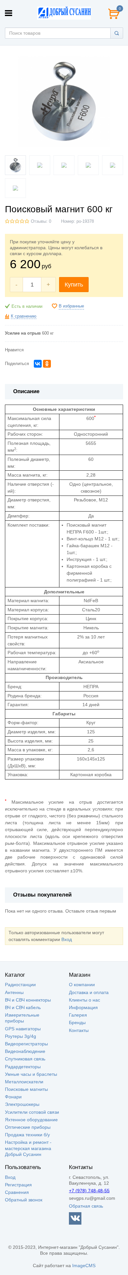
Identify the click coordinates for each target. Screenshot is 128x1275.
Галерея (78, 1015)
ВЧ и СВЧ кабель (23, 1007)
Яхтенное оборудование (31, 1119)
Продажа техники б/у (27, 1134)
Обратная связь (86, 1206)
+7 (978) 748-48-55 (89, 1190)
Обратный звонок (23, 1199)
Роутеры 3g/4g (20, 1036)
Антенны (14, 992)
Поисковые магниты (26, 1089)
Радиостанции (20, 984)
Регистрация (18, 1184)
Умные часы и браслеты (31, 1074)
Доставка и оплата (89, 992)
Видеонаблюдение (25, 1051)
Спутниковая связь (25, 1058)
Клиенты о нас (84, 1000)
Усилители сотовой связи (32, 1112)
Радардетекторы (23, 1066)
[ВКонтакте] (38, 364)
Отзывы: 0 (41, 221)
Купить (74, 284)
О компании (82, 984)
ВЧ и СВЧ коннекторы (28, 1000)
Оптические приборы (28, 1127)
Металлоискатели (24, 1081)
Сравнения (17, 1192)
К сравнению (23, 316)
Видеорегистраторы (26, 1043)
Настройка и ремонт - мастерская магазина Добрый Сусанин (28, 1148)
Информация (83, 1007)
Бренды (77, 1022)
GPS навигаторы (23, 1028)
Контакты (79, 1030)
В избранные (71, 306)
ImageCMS (84, 1265)
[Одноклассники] (47, 364)
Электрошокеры (22, 1104)
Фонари (13, 1096)
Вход (66, 939)
